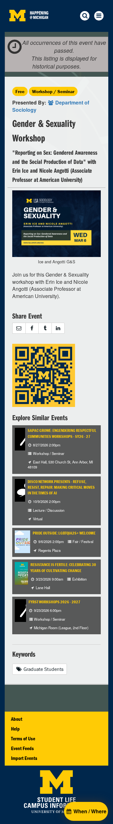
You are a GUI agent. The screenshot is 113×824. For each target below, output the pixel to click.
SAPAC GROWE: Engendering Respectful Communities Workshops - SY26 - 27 (62, 433)
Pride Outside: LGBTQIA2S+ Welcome (64, 533)
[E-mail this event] (18, 328)
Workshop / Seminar (53, 91)
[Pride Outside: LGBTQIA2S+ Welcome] (30, 541)
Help (15, 728)
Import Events (24, 758)
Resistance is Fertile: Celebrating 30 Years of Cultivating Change (63, 567)
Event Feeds (22, 748)
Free (19, 91)
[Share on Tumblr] (44, 328)
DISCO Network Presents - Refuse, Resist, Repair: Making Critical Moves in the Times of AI (61, 487)
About (16, 719)
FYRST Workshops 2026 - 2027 (54, 602)
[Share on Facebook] (32, 328)
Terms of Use (23, 738)
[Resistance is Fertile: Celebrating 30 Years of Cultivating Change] (26, 572)
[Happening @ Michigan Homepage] (17, 28)
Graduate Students (42, 669)
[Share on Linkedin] (58, 328)
